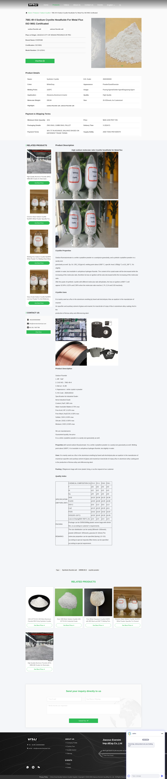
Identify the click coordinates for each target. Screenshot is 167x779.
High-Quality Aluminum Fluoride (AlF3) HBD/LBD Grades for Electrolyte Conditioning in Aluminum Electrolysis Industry (39, 664)
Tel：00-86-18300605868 (36, 745)
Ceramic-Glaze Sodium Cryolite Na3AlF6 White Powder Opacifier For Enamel (38, 219)
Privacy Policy (43, 777)
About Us (76, 5)
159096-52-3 (83, 570)
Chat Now (38, 61)
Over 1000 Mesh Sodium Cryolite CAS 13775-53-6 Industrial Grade (69, 620)
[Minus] (162, 733)
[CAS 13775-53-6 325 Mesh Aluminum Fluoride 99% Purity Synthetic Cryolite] (39, 602)
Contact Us (89, 5)
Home (46, 5)
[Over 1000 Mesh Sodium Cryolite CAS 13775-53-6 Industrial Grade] (69, 602)
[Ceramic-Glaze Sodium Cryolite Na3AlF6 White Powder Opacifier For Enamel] (127, 602)
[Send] (162, 776)
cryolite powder (94, 570)
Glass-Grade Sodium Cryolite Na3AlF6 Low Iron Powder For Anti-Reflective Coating (39, 299)
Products (56, 5)
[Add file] (128, 776)
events (100, 5)
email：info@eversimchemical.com (39, 748)
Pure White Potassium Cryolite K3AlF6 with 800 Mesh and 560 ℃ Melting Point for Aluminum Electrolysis (98, 620)
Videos (66, 5)
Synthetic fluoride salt (69, 570)
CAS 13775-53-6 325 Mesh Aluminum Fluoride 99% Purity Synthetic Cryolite (39, 620)
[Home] (33, 5)
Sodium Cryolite (45, 13)
